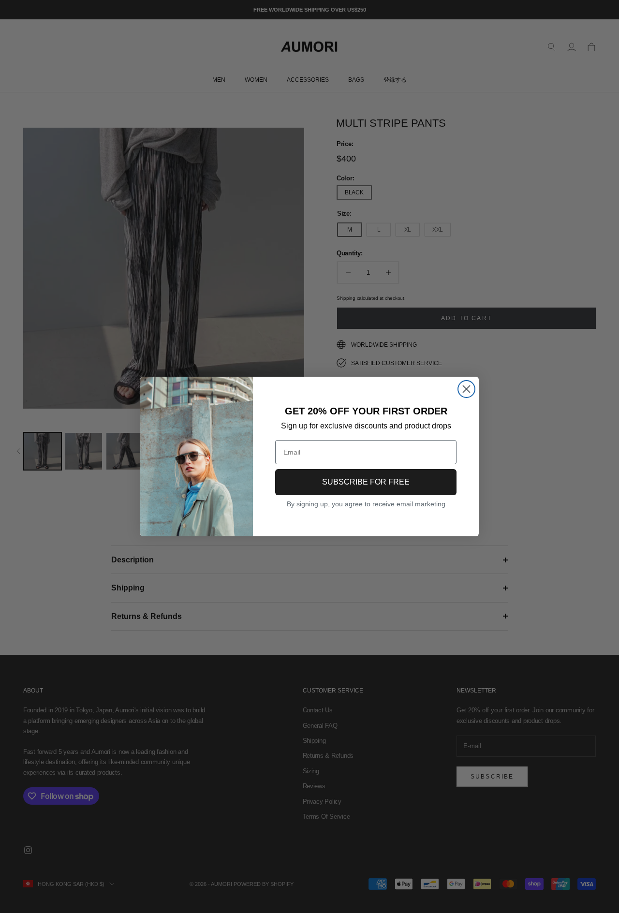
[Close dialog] (466, 389)
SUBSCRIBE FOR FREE (366, 482)
